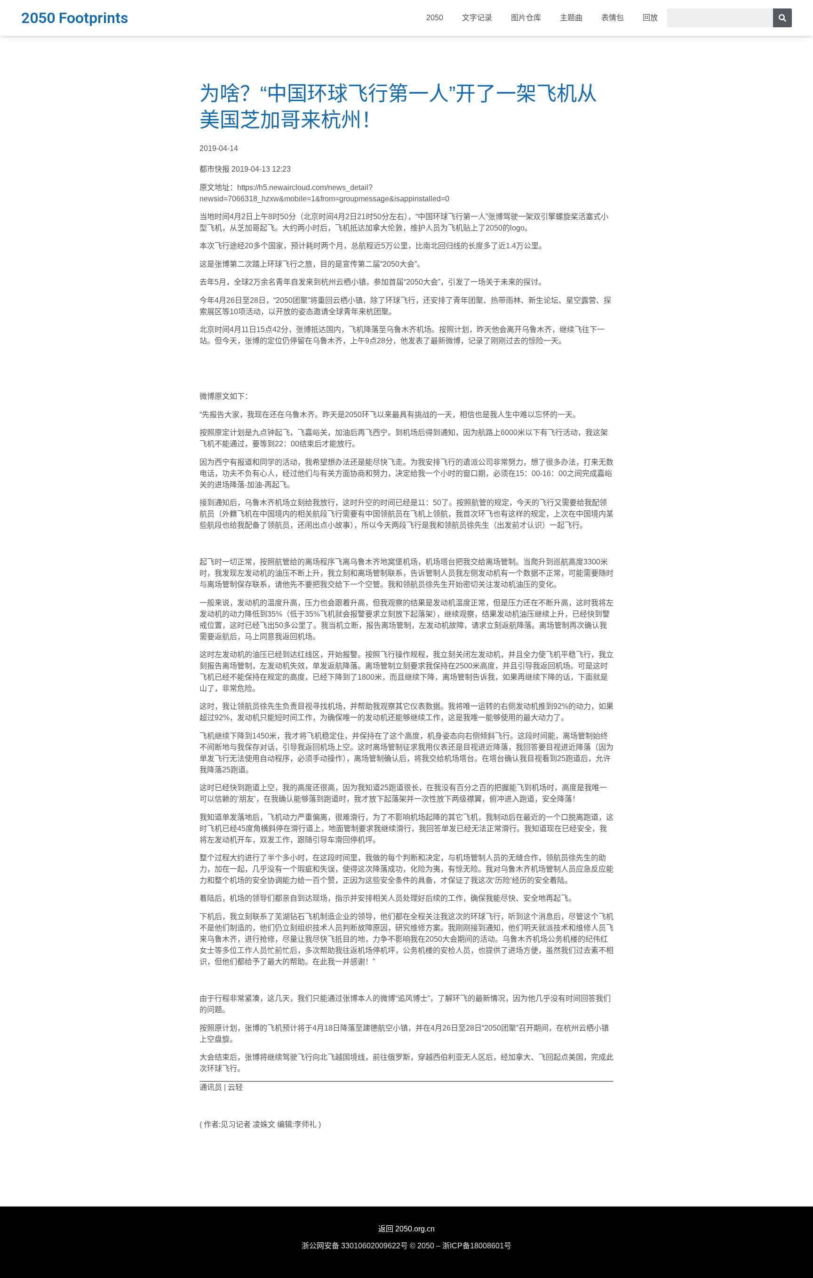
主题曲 (571, 18)
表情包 (612, 18)
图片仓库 (526, 18)
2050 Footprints (74, 18)
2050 (434, 18)
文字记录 (477, 18)
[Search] (782, 17)
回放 (650, 18)
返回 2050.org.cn (406, 1229)
